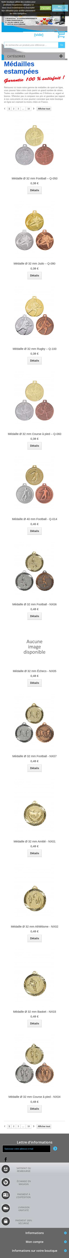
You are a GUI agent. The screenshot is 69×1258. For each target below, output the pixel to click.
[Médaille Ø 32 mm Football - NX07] (34, 723)
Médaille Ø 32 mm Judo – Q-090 (34, 263)
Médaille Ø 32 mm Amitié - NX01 (35, 841)
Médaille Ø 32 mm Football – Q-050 (34, 178)
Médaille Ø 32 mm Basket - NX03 (34, 1011)
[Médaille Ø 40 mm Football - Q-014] (34, 486)
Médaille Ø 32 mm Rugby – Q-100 (34, 348)
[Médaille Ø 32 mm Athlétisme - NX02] (34, 893)
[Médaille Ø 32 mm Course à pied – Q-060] (34, 400)
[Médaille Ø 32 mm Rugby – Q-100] (34, 315)
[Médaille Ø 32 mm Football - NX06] (34, 571)
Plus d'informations (60, 8)
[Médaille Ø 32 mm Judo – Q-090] (34, 230)
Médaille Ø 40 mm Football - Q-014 (34, 519)
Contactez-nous (44, 50)
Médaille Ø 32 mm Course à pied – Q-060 (34, 434)
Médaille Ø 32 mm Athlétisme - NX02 (34, 926)
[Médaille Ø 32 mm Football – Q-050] (34, 145)
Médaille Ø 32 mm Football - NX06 (34, 604)
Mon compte (24, 50)
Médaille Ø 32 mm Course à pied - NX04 (34, 1096)
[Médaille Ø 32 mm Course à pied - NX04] (34, 1063)
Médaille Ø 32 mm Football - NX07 (34, 756)
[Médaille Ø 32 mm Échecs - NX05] (34, 647)
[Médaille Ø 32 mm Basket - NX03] (34, 978)
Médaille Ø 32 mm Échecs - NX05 (34, 671)
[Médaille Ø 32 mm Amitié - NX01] (34, 808)
